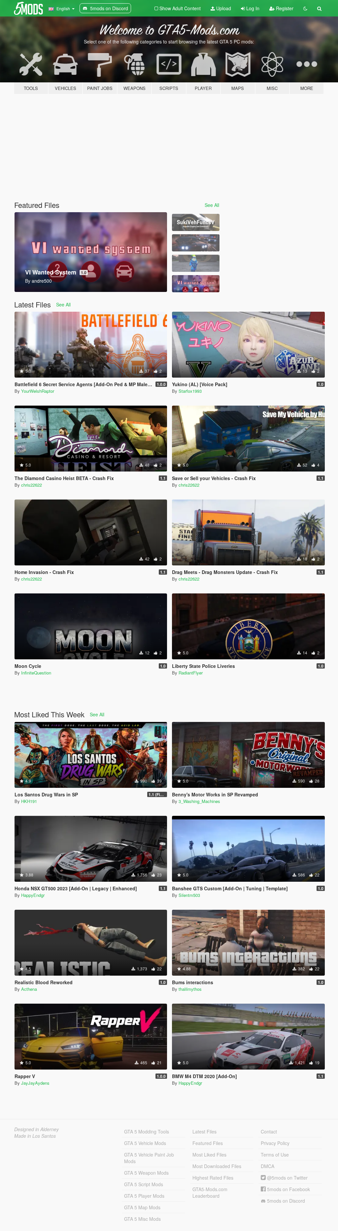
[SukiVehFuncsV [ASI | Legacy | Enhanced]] (196, 222)
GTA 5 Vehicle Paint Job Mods (149, 1157)
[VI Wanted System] (196, 283)
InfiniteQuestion (36, 673)
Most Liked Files (209, 1154)
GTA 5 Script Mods (143, 1184)
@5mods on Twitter (287, 1177)
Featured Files (207, 1143)
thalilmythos (190, 989)
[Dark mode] (305, 8)
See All (212, 205)
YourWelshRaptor (37, 391)
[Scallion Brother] (196, 263)
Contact (269, 1131)
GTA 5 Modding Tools (146, 1131)
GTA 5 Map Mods (142, 1207)
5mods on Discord (285, 1200)
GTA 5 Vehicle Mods (145, 1143)
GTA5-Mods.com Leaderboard (209, 1192)
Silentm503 (189, 895)
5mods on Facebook (288, 1189)
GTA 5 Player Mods (144, 1195)
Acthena (29, 989)
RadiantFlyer (191, 673)
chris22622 (31, 485)
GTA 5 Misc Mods (142, 1219)
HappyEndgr (33, 895)
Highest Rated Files (212, 1177)
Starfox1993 (190, 391)
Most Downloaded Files (216, 1166)
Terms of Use (275, 1154)
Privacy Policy (275, 1143)
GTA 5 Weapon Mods (146, 1172)
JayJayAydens (35, 1083)
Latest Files (204, 1131)
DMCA (267, 1166)
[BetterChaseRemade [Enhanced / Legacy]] (196, 242)
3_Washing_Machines (199, 801)
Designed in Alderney (36, 1129)
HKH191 (29, 801)
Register (284, 8)
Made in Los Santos (35, 1135)
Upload (223, 8)
